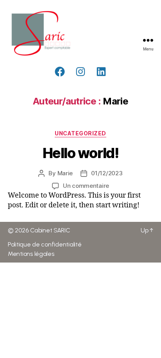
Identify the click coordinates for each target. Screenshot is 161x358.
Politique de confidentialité (44, 244)
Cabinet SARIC (50, 230)
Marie (65, 173)
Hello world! (80, 153)
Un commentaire (86, 185)
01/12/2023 (106, 173)
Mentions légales (31, 253)
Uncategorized (80, 133)
